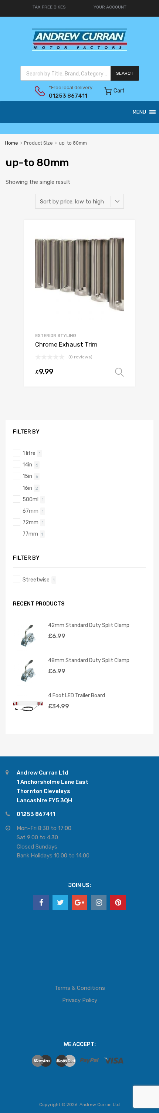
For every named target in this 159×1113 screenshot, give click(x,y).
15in (27, 476)
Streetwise (36, 580)
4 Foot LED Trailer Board (76, 695)
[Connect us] (41, 902)
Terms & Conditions (79, 988)
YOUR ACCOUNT (110, 7)
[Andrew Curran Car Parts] (79, 49)
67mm (30, 511)
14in (27, 465)
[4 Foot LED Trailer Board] (28, 719)
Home (11, 143)
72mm (30, 522)
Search (124, 73)
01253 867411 (67, 95)
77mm (30, 534)
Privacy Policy (79, 1000)
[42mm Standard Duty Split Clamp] (28, 649)
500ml (30, 499)
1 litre (29, 453)
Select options (119, 372)
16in (27, 488)
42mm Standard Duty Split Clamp (88, 625)
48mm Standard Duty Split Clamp (88, 660)
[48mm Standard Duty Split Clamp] (28, 684)
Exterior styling (55, 335)
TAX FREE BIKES (49, 7)
